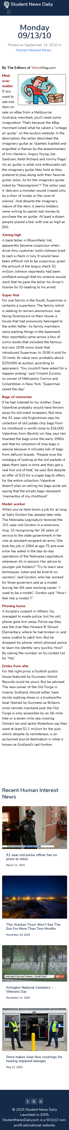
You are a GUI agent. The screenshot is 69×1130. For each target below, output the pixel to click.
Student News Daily (31, 4)
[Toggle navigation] (8, 12)
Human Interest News (33, 50)
